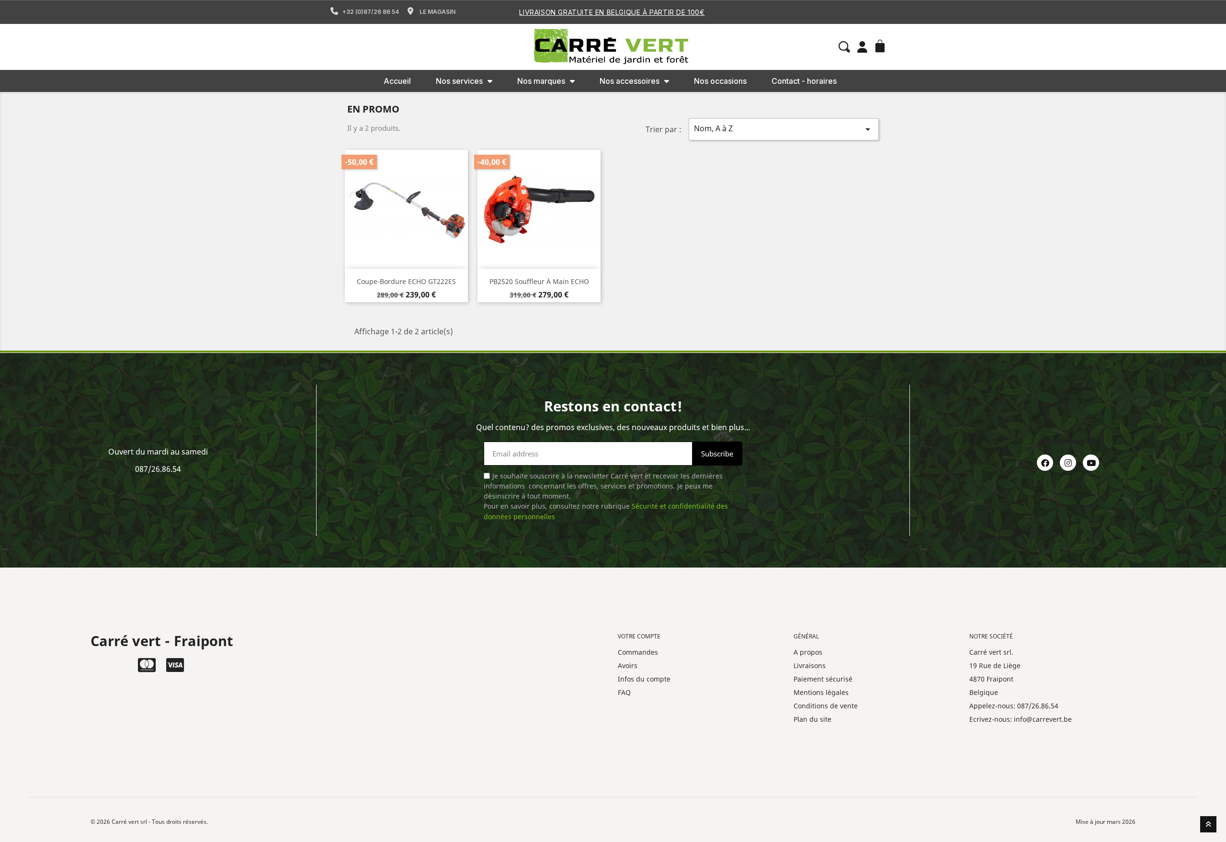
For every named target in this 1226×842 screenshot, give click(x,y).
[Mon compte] (862, 47)
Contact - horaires (804, 81)
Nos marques (541, 81)
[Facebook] (1045, 463)
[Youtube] (1091, 463)
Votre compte (639, 636)
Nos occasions (720, 81)
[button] (844, 47)
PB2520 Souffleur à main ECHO (539, 281)
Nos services (459, 81)
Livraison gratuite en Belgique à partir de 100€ (611, 12)
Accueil (397, 81)
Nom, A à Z (784, 129)
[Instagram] (1068, 463)
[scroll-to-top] (1208, 824)
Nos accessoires (629, 81)
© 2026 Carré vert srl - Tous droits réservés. (149, 822)
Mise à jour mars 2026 (1105, 822)
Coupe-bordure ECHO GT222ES (406, 281)
